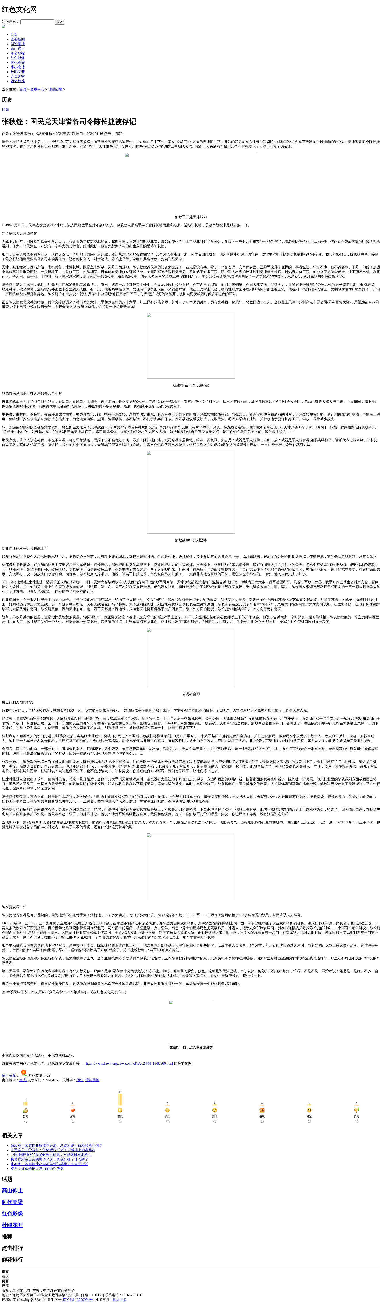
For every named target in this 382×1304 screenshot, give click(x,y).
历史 (80, 1080)
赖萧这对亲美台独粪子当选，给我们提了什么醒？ (49, 1159)
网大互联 (120, 1300)
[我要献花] (24, 1075)
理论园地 (18, 44)
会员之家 (18, 76)
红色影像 (18, 58)
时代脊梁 (18, 62)
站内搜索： (10, 21)
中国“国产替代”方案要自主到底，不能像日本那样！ (51, 1155)
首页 (14, 34)
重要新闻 (18, 39)
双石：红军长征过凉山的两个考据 (37, 1168)
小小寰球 (18, 67)
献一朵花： (11, 1075)
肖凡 (23, 1080)
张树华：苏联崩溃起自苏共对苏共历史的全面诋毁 (49, 1164)
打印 (5, 110)
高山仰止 (18, 48)
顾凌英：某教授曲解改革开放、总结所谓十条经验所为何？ (57, 1145)
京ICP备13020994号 (78, 1300)
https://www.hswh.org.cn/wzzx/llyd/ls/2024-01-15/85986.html (129, 1063)
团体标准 (18, 81)
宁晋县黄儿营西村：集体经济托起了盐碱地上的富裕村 (53, 1150)
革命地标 (18, 53)
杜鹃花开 (18, 72)
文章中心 (37, 89)
